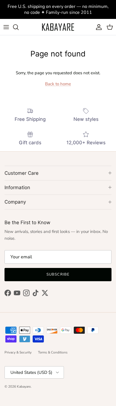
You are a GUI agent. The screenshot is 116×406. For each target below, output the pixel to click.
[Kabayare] (58, 27)
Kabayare (24, 386)
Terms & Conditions (53, 352)
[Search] (18, 27)
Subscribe (57, 274)
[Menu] (6, 27)
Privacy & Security (18, 352)
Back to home (58, 84)
